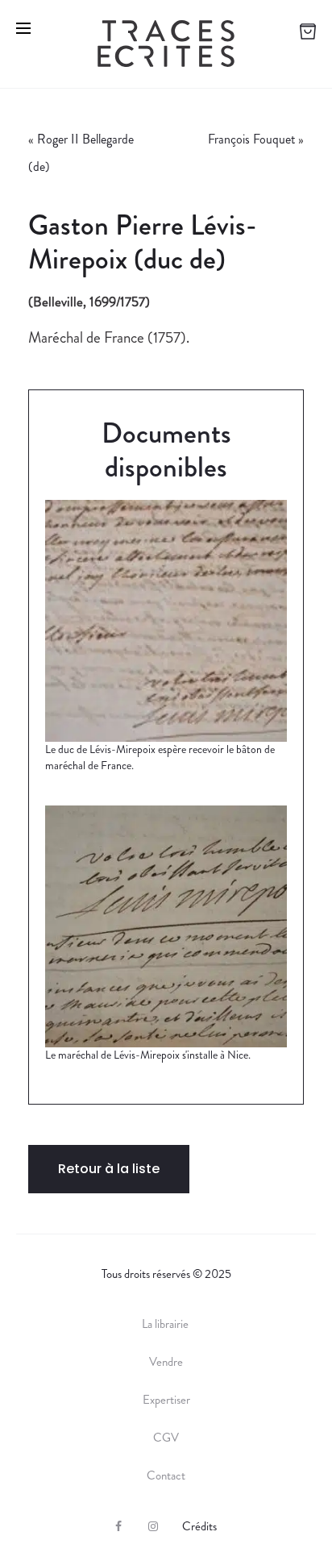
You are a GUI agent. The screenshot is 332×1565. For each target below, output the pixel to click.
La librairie (166, 1324)
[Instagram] (153, 1526)
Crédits (199, 1526)
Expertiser (166, 1400)
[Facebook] (118, 1526)
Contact (166, 1475)
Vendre (166, 1362)
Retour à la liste (109, 1168)
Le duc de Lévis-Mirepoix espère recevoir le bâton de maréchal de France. (160, 757)
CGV (166, 1437)
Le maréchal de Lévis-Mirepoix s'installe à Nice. (148, 1055)
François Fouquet (251, 139)
